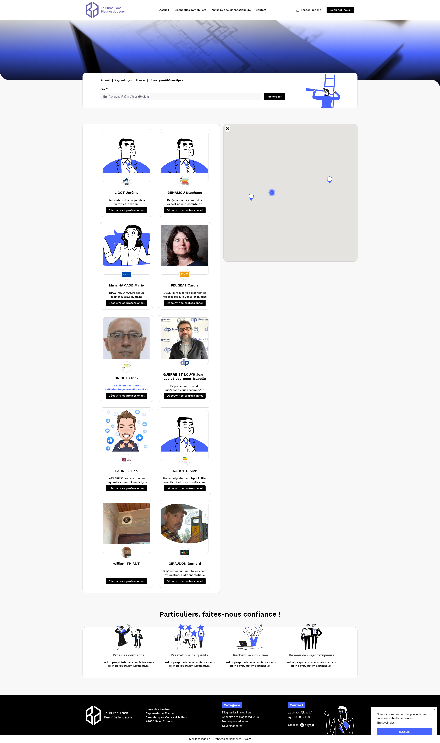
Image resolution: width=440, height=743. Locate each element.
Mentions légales (199, 739)
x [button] (434, 710)
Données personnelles (227, 739)
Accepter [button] (404, 731)
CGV (248, 739)
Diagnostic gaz (123, 80)
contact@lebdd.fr (301, 712)
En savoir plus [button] (386, 722)
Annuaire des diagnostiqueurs (231, 10)
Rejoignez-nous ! (340, 10)
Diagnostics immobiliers (190, 10)
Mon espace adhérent (235, 721)
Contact (261, 10)
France (140, 80)
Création (293, 724)
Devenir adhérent (232, 725)
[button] (329, 180)
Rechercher (275, 96)
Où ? (104, 89)
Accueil (164, 10)
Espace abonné (311, 10)
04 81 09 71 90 (300, 717)
